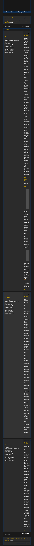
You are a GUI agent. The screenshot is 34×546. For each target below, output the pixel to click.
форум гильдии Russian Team (14, 21)
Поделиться (27, 31)
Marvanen (7, 297)
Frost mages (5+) (25, 179)
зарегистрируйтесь (23, 17)
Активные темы (17, 14)
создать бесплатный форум (22, 543)
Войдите (14, 17)
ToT (5, 36)
